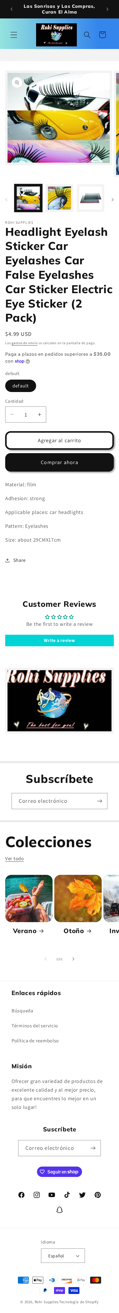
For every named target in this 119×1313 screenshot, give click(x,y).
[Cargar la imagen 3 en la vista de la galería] (91, 198)
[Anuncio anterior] (11, 9)
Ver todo (14, 858)
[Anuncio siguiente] (107, 9)
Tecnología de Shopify (79, 1301)
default (20, 386)
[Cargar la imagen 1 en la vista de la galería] (28, 198)
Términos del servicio (35, 1025)
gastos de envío (25, 343)
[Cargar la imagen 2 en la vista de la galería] (59, 198)
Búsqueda (22, 1010)
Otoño (74, 931)
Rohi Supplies (47, 1301)
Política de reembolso (35, 1040)
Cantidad (14, 401)
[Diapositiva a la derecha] (112, 199)
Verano (25, 931)
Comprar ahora (59, 462)
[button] (14, 34)
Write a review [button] (59, 640)
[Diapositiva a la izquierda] (6, 199)
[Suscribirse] (99, 801)
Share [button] (19, 560)
